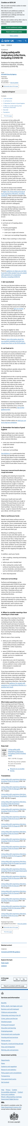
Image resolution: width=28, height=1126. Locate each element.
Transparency (5, 1076)
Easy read (5, 110)
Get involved (5, 1082)
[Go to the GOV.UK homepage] (7, 40)
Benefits (3, 1003)
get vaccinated (18, 309)
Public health (5, 963)
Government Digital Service (9, 1099)
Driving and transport (8, 1025)
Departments (5, 1060)
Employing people (7, 1031)
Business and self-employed (10, 1009)
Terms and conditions (8, 1094)
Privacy (8, 1090)
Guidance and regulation (9, 1066)
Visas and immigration (8, 1047)
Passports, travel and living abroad (12, 1044)
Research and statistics (8, 1070)
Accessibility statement (8, 1092)
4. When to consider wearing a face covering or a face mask (12, 106)
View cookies (14, 35)
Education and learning (8, 1028)
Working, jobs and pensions (9, 1050)
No (25, 979)
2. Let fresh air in (7, 101)
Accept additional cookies (14, 27)
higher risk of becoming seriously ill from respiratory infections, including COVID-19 (13, 193)
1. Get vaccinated (7, 98)
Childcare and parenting (9, 1012)
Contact (20, 1092)
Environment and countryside (10, 1034)
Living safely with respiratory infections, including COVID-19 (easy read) (17, 752)
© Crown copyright (14, 1122)
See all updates (14, 82)
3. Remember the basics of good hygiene (14, 103)
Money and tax (5, 1040)
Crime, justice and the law (9, 1018)
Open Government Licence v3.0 (11, 1107)
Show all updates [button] (22, 923)
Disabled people (6, 1022)
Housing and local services (9, 1037)
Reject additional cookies (14, 32)
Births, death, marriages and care (11, 1006)
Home (2, 45)
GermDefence (5, 453)
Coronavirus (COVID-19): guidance (10, 952)
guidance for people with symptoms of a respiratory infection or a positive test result (13, 685)
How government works (8, 1079)
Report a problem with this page (14, 986)
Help (2, 1090)
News (3, 1063)
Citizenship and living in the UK (11, 1015)
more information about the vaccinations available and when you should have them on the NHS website (13, 341)
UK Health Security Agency (8, 74)
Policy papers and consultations (11, 1073)
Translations (6, 112)
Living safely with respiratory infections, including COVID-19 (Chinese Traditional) (13, 804)
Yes (18, 979)
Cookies (14, 1090)
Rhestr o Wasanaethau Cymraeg (11, 1097)
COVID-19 (9, 45)
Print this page (8, 116)
